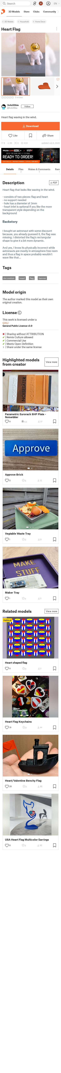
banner (42, 278)
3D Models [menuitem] (14, 11)
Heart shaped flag (16, 662)
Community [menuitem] (49, 11)
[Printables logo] (3, 11)
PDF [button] (55, 182)
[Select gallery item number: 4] (34, 586)
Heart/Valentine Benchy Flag (23, 780)
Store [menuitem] (26, 11)
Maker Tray (12, 592)
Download (32, 126)
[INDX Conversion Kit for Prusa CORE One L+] (30, 155)
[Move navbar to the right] (58, 11)
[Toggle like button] (7, 421)
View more (51, 362)
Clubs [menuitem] (36, 11)
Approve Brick (14, 474)
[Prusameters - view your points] (41, 3)
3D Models (9, 21)
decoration (9, 278)
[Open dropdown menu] (56, 29)
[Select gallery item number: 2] (31, 409)
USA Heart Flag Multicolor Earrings (27, 839)
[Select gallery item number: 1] (28, 409)
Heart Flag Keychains (18, 721)
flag (32, 278)
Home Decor (40, 21)
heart (22, 278)
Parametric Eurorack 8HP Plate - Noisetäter (25, 416)
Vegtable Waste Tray (18, 533)
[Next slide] (57, 86)
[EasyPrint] (34, 3)
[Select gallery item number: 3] (33, 527)
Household (24, 21)
